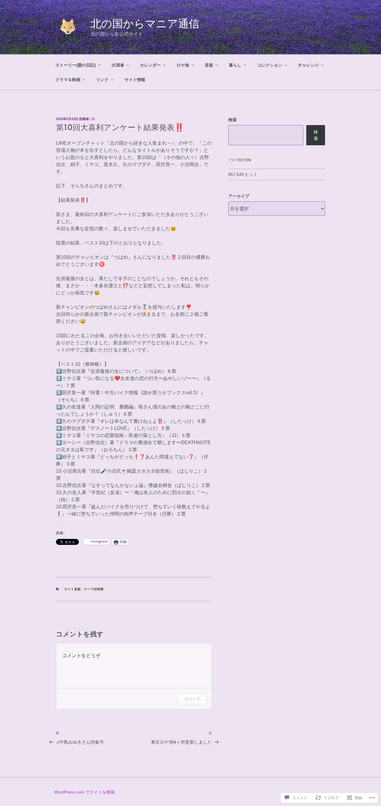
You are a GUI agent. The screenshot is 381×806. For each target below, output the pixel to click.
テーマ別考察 (94, 589)
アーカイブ (238, 196)
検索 (232, 119)
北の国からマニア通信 (144, 23)
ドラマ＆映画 (67, 79)
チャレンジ (308, 65)
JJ (93, 119)
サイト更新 (72, 589)
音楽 (209, 65)
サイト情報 (134, 79)
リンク (102, 79)
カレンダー (150, 65)
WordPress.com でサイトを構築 (84, 792)
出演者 (118, 65)
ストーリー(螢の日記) (75, 65)
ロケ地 (183, 65)
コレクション (269, 65)
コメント (192, 698)
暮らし (235, 65)
